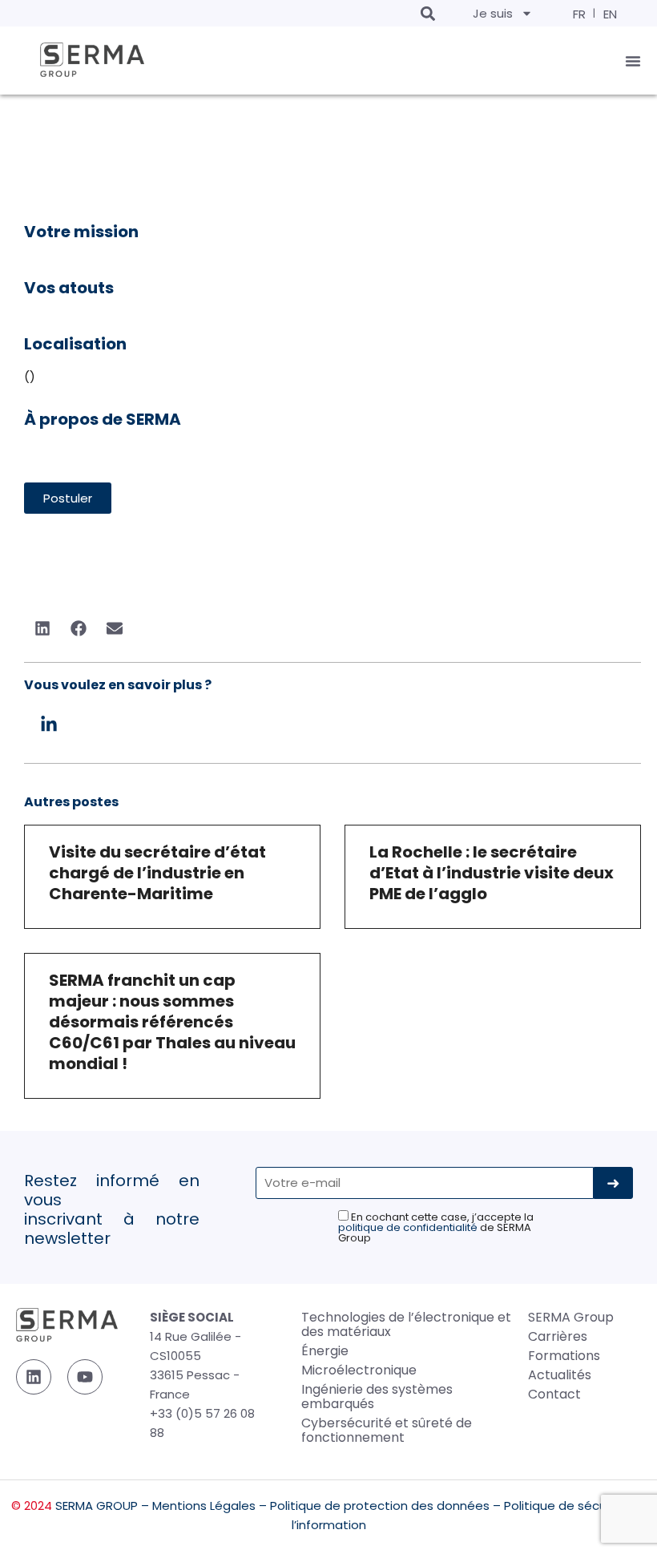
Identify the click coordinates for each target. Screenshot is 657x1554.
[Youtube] (85, 1377)
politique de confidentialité (408, 1227)
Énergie (325, 1351)
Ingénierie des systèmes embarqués (377, 1396)
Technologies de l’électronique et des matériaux (406, 1324)
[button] (427, 13)
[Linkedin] (33, 1377)
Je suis (493, 13)
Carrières (557, 1336)
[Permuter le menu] (633, 61)
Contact (554, 1394)
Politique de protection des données (380, 1505)
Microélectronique (359, 1370)
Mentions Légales (204, 1505)
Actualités (559, 1375)
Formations (564, 1355)
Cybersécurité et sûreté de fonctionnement (386, 1430)
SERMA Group (571, 1317)
